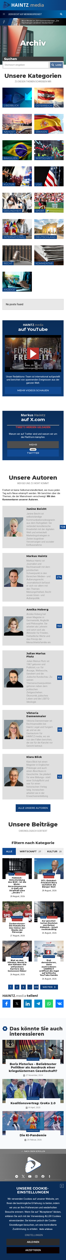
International (33, 1130)
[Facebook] (43, 1176)
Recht (11, 874)
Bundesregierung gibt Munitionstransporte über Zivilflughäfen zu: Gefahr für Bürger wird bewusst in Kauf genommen (42, 22)
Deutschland (48, 874)
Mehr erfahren (45, 1229)
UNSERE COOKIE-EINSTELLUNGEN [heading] (32, 1190)
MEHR (33, 444)
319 (36, 987)
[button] (61, 14)
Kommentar (20, 874)
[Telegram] (17, 1176)
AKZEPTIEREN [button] (33, 1250)
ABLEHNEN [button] (33, 1242)
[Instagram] (36, 1176)
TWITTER (33, 452)
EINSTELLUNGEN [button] (34, 1235)
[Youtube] (30, 1176)
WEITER (48, 987)
